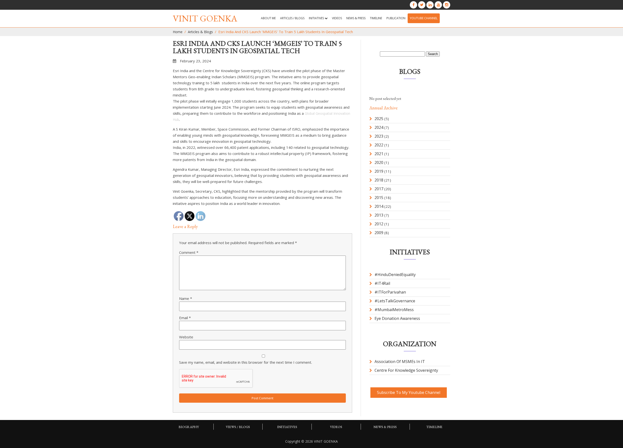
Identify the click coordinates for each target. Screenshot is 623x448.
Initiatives (317, 18)
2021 (379, 153)
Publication (395, 18)
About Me (268, 18)
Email (185, 317)
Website (186, 336)
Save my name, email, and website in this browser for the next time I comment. (245, 362)
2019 (379, 171)
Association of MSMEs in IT (400, 361)
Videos (337, 18)
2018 (379, 180)
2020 (379, 162)
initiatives (287, 427)
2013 (379, 215)
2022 (379, 145)
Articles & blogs (200, 31)
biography (189, 427)
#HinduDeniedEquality (395, 274)
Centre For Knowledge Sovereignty (406, 370)
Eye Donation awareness (397, 318)
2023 (379, 136)
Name (185, 298)
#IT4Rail (382, 283)
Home (178, 31)
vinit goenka (205, 18)
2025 (379, 118)
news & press (356, 18)
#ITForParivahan (390, 292)
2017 (379, 188)
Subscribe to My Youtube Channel (408, 392)
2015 (379, 197)
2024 (379, 127)
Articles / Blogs (292, 18)
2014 (379, 206)
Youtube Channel (424, 18)
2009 (379, 232)
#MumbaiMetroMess (394, 309)
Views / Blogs (238, 427)
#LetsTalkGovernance (395, 301)
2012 (379, 224)
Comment (188, 252)
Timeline (376, 18)
